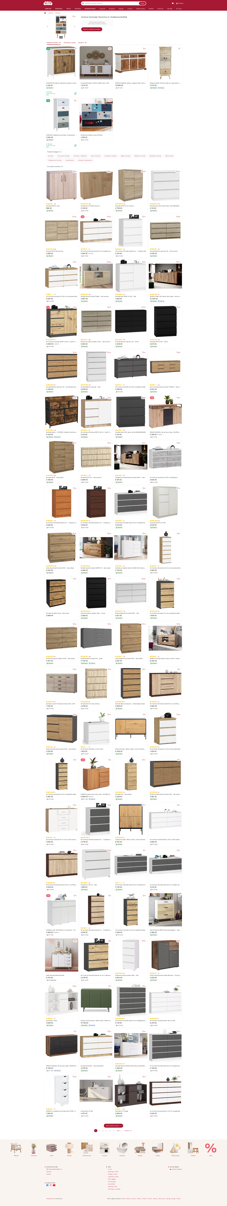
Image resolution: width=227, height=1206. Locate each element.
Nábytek (16, 1155)
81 (145, 533)
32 (179, 941)
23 (75, 805)
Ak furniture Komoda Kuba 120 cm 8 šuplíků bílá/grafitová (168, 1066)
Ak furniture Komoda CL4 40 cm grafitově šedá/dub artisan (168, 613)
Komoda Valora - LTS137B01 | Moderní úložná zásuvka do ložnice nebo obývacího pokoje (73, 432)
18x (89, 294)
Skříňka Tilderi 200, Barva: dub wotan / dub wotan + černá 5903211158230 (173, 296)
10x (159, 339)
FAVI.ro (134, 1198)
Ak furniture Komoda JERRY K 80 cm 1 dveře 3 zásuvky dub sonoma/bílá (103, 432)
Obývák (140, 1155)
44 (110, 714)
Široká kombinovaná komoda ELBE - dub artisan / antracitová (169, 794)
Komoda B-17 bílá (51, 1020)
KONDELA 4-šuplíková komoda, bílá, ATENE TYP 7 (61, 1111)
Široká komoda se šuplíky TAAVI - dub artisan (60, 658)
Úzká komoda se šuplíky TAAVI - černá (93, 613)
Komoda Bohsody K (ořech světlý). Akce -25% (95, 83)
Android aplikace (177, 1169)
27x (159, 203)
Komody (57, 13)
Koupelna (122, 1155)
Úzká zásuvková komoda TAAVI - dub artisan (60, 568)
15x (124, 430)
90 (75, 624)
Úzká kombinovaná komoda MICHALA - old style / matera (168, 975)
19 (75, 16)
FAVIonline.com (51, 1198)
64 (145, 624)
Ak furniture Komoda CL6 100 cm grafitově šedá (130, 387)
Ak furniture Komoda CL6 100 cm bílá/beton (163, 477)
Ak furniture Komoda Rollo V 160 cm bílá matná (164, 839)
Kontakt (48, 1171)
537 (145, 579)
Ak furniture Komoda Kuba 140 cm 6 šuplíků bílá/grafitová (133, 885)
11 (145, 895)
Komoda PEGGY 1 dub (52, 206)
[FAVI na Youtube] (54, 1185)
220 (75, 216)
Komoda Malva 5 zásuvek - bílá (90, 387)
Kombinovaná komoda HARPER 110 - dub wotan (95, 568)
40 (179, 714)
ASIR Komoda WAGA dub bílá (55, 975)
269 (110, 262)
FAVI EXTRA (111, 1184)
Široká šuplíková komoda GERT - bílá (127, 613)
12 (75, 850)
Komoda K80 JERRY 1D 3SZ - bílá (125, 296)
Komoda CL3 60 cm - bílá (89, 885)
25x (55, 475)
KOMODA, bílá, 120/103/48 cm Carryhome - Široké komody (64, 930)
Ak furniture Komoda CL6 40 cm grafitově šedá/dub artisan (64, 794)
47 (145, 352)
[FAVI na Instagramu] (50, 1185)
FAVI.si (179, 1198)
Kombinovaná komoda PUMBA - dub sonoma (95, 296)
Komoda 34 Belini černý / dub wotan (57, 613)
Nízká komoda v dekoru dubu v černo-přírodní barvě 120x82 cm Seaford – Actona (140, 749)
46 (75, 262)
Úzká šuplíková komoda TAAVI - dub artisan (129, 658)
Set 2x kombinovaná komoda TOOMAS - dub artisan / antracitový (170, 387)
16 (179, 579)
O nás (109, 1169)
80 (75, 669)
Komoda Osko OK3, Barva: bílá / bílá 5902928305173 (166, 206)
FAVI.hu (139, 1198)
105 (110, 850)
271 (110, 307)
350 (144, 397)
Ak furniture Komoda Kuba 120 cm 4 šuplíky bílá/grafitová (168, 885)
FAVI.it (150, 1198)
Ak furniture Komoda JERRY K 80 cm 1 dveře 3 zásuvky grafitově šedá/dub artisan (71, 341)
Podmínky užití (112, 1186)
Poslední (127, 1130)
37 (179, 533)
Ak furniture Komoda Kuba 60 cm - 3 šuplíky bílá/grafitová (99, 839)
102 (75, 533)
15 (110, 669)
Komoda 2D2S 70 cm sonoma (124, 206)
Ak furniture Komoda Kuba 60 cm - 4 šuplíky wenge (97, 523)
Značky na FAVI (112, 1174)
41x (124, 203)
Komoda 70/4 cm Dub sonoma (90, 704)
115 (110, 579)
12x (159, 520)
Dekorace (34, 1155)
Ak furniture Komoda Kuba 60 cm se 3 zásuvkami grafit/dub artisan (102, 975)
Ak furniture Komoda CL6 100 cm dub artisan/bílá (61, 296)
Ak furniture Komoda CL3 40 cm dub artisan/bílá (165, 749)
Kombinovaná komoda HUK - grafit (91, 658)
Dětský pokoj (175, 1155)
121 (145, 443)
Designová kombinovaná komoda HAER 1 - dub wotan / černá (134, 477)
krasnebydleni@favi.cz (55, 1169)
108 (75, 986)
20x (90, 339)
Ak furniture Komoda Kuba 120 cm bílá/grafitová (130, 1020)
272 (179, 262)
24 (110, 488)
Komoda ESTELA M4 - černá (159, 341)
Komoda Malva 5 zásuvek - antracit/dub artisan (130, 704)
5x (158, 294)
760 (179, 171)
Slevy (210, 1155)
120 (145, 941)
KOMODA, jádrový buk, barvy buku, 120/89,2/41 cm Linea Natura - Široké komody (106, 794)
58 (75, 307)
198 (179, 216)
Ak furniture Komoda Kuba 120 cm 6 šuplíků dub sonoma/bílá (100, 251)
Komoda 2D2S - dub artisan (54, 477)
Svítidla (69, 1155)
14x (159, 384)
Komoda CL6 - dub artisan (123, 794)
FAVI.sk (123, 1198)
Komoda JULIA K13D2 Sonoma (90, 206)
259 (110, 171)
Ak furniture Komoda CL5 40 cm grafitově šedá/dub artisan (133, 930)
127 (75, 171)
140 (110, 216)
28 (110, 443)
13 (179, 760)
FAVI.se (155, 1198)
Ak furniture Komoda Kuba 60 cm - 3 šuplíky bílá (130, 251)
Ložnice (50, 13)
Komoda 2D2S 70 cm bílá (157, 523)
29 (110, 397)
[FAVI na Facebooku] (47, 1185)
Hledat (142, 3)
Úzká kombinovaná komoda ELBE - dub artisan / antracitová (65, 749)
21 (75, 760)
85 (179, 986)
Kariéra (48, 1174)
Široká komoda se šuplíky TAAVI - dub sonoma (95, 341)
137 (75, 397)
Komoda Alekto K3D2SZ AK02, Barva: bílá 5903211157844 (133, 1066)
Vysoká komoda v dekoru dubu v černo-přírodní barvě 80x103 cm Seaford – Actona (141, 839)
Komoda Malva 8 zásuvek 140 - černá (127, 341)
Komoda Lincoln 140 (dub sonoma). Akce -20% (60, 704)
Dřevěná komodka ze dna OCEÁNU (92, 135)
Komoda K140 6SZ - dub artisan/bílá (92, 1066)
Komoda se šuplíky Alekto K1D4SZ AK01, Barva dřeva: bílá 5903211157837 (138, 568)
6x (54, 384)
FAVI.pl (129, 1198)
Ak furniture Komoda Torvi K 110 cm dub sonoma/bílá (62, 839)
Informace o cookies (114, 1189)
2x (54, 701)
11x (124, 294)
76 (179, 488)
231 (179, 307)
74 (145, 805)
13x (55, 203)
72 (75, 443)
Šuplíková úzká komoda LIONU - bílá (126, 975)
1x (158, 565)
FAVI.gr (173, 1198)
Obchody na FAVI (113, 1171)
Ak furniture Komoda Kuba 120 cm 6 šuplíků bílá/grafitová (133, 523)
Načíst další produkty (112, 1125)
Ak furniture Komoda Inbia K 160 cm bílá (162, 1020)
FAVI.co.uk (162, 1198)
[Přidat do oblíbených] (75, 48)
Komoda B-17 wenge (121, 1111)
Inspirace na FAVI (113, 1176)
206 (144, 171)
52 (145, 1031)
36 (179, 443)
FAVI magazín (112, 1179)
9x (124, 249)
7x (89, 249)
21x (159, 249)
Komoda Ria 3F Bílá (87, 1111)
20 (75, 714)
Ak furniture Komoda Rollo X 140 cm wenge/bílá (165, 1111)
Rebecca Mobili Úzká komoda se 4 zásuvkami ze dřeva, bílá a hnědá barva (173, 83)
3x (89, 430)
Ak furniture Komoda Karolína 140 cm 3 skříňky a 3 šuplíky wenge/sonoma (69, 885)
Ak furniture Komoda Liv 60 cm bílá (92, 749)
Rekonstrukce (87, 1155)
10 (75, 488)
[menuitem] (48, 9)
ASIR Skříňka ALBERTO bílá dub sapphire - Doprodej (166, 930)
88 (179, 352)
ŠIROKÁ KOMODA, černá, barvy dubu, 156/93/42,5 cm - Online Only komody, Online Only (74, 1066)
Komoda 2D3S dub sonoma (54, 251)
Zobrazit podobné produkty (91, 29)
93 (145, 262)
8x (54, 656)
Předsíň (193, 1155)
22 (110, 624)
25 (110, 1076)
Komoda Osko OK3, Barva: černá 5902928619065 (130, 432)
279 (144, 307)
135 (110, 533)
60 (179, 397)
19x (124, 339)
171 (145, 216)
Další (118, 1130)
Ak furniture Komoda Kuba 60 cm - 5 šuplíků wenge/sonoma (100, 930)
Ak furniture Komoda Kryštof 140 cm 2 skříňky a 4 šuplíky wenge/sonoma (173, 704)
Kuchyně (104, 1155)
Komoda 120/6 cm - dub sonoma (91, 477)
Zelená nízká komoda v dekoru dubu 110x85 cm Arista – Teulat (100, 1020)
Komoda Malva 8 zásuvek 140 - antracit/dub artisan (62, 387)
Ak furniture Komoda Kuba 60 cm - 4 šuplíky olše (61, 523)
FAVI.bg (168, 1198)
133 (75, 1076)
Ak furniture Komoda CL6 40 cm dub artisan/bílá (165, 568)
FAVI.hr (145, 1198)
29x (55, 249)
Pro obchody (112, 1181)
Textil (51, 1155)
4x (158, 792)
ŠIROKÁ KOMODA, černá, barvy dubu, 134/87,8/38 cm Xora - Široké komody (173, 432)
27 (145, 669)
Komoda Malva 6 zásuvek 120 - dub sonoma (163, 251)
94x (90, 203)
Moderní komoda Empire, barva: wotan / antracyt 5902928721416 (170, 658)
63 (75, 352)
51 (145, 488)
